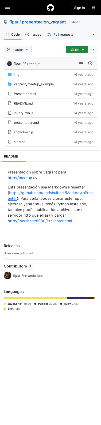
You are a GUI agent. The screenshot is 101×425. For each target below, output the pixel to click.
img (16, 74)
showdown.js (24, 132)
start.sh (19, 142)
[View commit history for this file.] (90, 63)
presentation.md (26, 122)
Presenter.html (25, 94)
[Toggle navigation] (7, 7)
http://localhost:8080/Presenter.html (40, 220)
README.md (23, 103)
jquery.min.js (23, 113)
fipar (14, 21)
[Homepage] (50, 7)
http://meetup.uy (22, 177)
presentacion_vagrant (44, 21)
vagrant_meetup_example (34, 84)
